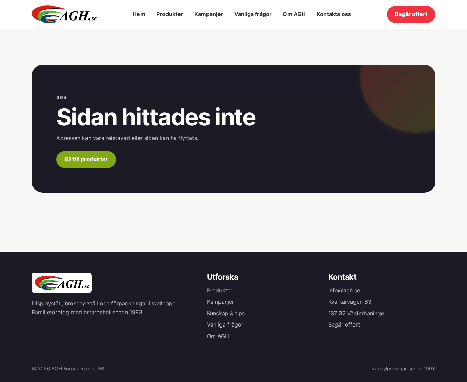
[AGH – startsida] (64, 14)
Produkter (169, 14)
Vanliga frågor (253, 14)
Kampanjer (208, 14)
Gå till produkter (86, 159)
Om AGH (294, 14)
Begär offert (411, 14)
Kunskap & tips (226, 313)
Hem (139, 14)
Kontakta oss (334, 14)
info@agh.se (344, 290)
